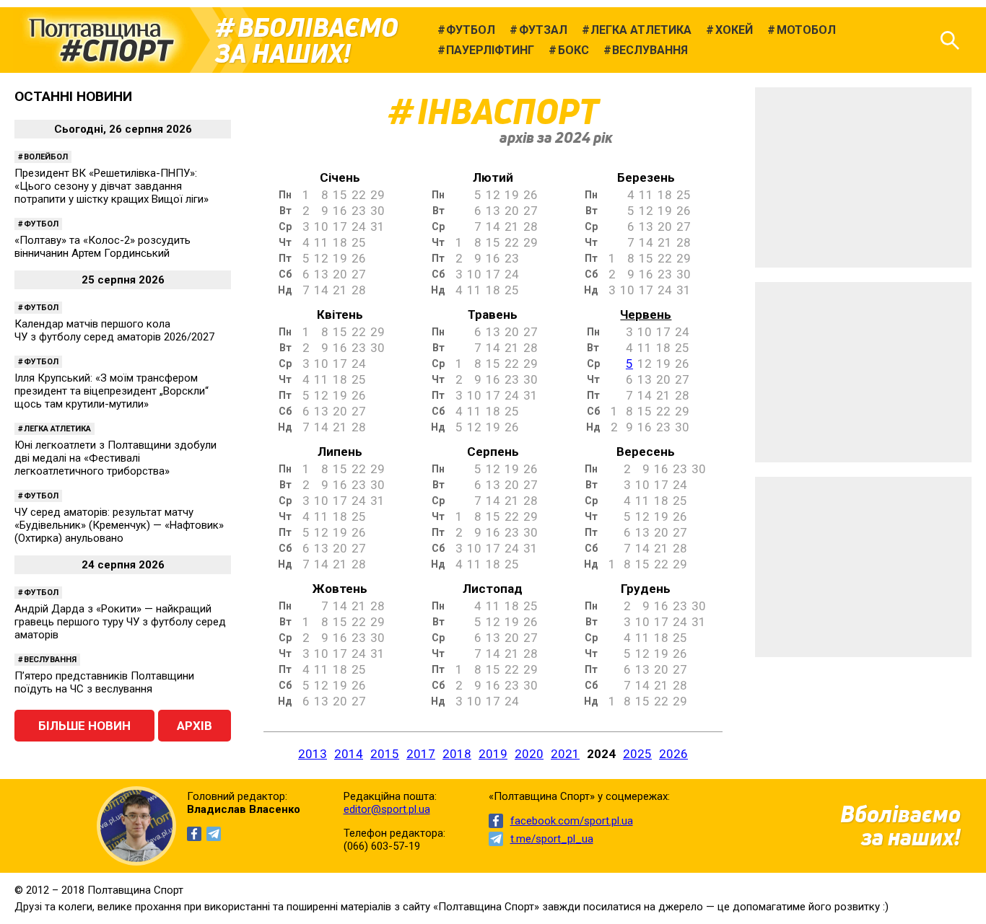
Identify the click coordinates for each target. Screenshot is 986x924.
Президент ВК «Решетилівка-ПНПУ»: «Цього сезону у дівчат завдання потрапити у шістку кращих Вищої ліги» (111, 186)
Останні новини (73, 96)
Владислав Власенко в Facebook (194, 834)
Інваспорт (507, 111)
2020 (529, 754)
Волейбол (46, 157)
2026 (673, 754)
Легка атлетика (57, 429)
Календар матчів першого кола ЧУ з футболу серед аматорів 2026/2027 (114, 330)
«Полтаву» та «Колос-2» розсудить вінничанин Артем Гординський (102, 247)
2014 (348, 754)
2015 (384, 754)
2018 (456, 754)
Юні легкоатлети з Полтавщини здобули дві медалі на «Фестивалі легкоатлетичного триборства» (115, 458)
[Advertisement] (863, 177)
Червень (645, 314)
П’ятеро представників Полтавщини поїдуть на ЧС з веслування (104, 682)
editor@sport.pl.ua (387, 809)
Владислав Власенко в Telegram (213, 834)
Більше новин (84, 725)
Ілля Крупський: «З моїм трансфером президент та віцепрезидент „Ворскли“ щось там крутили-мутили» (111, 390)
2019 (493, 754)
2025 (637, 754)
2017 (420, 754)
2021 (565, 754)
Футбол (41, 224)
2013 (312, 754)
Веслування (50, 659)
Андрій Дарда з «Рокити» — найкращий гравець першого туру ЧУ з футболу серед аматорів (120, 621)
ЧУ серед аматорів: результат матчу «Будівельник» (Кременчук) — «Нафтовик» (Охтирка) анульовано (119, 525)
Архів (194, 725)
